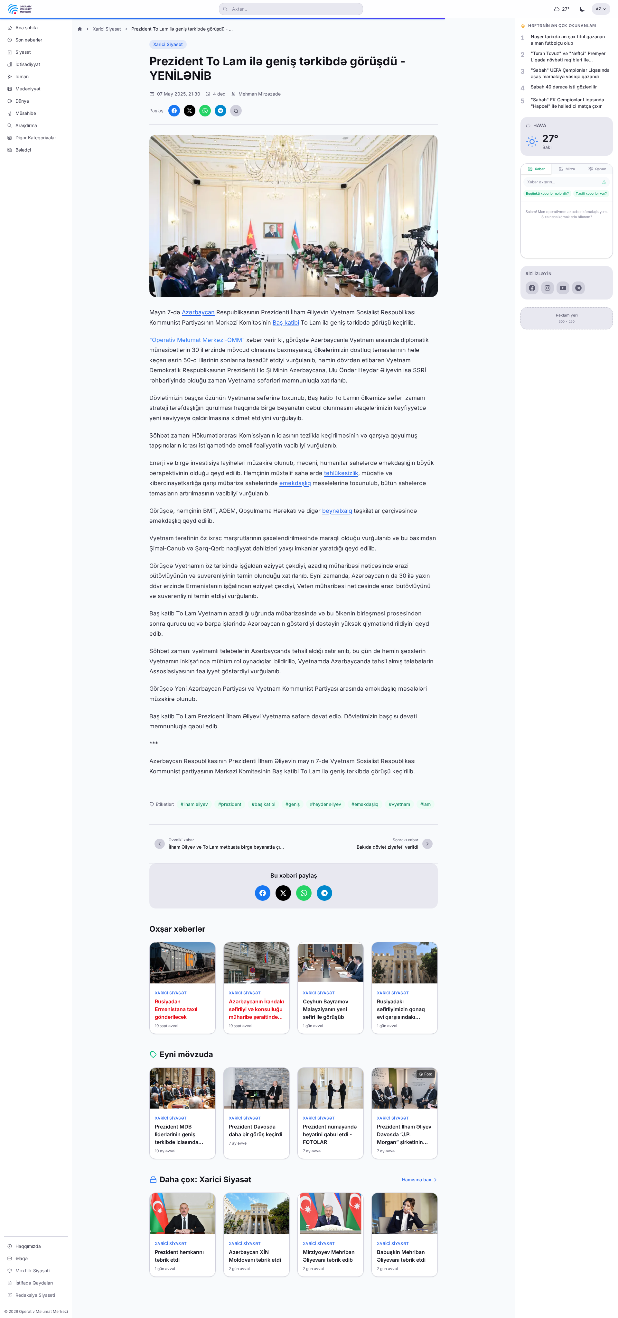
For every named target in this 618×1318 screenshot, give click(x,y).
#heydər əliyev (325, 804)
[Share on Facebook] (174, 110)
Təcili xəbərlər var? (591, 193)
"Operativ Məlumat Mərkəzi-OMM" (197, 339)
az (598, 8)
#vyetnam (399, 804)
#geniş (293, 804)
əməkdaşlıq (295, 483)
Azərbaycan (198, 312)
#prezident (229, 804)
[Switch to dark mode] (582, 9)
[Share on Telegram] (220, 110)
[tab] (536, 169)
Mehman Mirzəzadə (260, 94)
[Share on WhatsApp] (205, 110)
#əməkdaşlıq (365, 804)
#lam (425, 804)
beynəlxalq (337, 510)
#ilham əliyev (194, 804)
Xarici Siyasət (107, 29)
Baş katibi (286, 322)
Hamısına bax (416, 1179)
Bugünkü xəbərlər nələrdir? (547, 193)
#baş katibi (263, 804)
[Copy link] (236, 110)
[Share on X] (189, 110)
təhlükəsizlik (341, 473)
